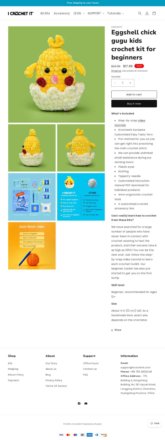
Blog (48, 374)
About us (51, 369)
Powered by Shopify (92, 424)
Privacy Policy (54, 380)
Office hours (90, 363)
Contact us (90, 369)
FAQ (85, 374)
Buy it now (134, 103)
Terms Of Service (56, 386)
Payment (13, 380)
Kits (10, 363)
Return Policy (16, 374)
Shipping (116, 70)
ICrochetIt (77, 424)
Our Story (51, 363)
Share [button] (118, 329)
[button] (79, 13)
